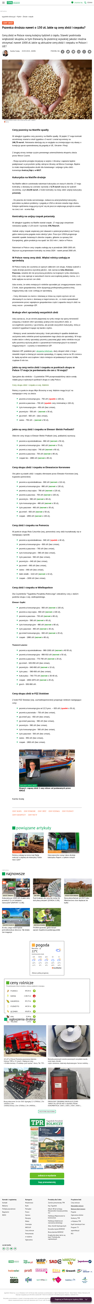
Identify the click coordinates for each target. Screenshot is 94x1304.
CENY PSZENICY (68, 811)
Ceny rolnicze (29, 1230)
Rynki (19, 17)
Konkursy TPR (75, 1218)
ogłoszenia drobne (22, 1019)
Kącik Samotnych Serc (78, 1224)
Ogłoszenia (29, 1240)
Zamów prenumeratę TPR (56, 1203)
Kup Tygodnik (52, 1206)
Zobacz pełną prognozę (40, 973)
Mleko (27, 1221)
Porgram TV (75, 1227)
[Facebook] (62, 52)
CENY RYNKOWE (30, 811)
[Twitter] (68, 52)
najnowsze (15, 873)
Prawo (27, 1212)
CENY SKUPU (17, 811)
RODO (4, 1215)
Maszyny (28, 1218)
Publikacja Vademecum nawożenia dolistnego (55, 1222)
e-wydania (28, 1237)
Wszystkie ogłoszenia (47, 1111)
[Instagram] (7, 1248)
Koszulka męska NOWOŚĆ (56, 1229)
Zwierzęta (28, 1224)
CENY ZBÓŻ (42, 811)
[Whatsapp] (84, 52)
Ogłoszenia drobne (77, 1215)
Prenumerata (29, 1234)
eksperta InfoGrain (44, 351)
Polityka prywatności (8, 1209)
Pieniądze (28, 1209)
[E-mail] (79, 52)
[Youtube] (11, 1248)
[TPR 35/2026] (47, 1144)
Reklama (5, 1206)
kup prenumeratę (47, 1182)
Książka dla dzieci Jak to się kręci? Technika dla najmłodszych (56, 1237)
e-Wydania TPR (76, 1221)
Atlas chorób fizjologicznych (57, 1226)
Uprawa (27, 1215)
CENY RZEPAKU (54, 811)
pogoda (42, 945)
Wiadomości (29, 1203)
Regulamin (5, 1212)
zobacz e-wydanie (47, 1175)
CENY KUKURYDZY (19, 815)
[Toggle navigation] (3, 2)
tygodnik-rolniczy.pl (8, 17)
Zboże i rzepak (28, 17)
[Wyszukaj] (88, 2)
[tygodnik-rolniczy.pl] (13, 2)
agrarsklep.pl (75, 1230)
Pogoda (73, 1212)
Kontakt (4, 1203)
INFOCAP (28, 1227)
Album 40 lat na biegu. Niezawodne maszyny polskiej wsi (58, 1211)
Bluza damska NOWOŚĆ (55, 1232)
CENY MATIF (32, 815)
